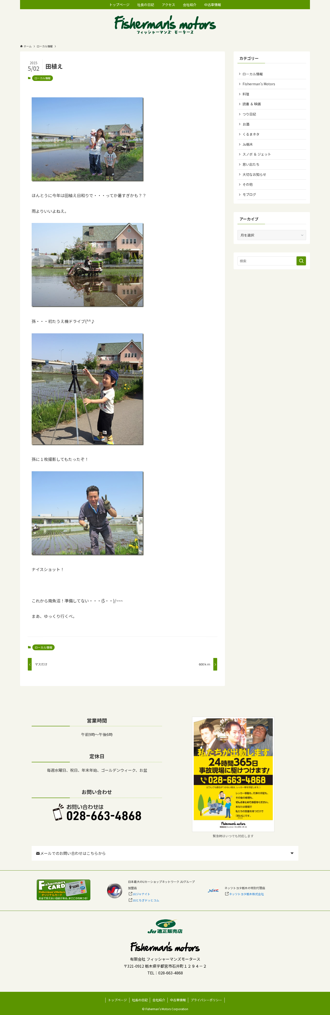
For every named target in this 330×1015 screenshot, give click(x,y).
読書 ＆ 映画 (252, 103)
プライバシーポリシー (206, 1000)
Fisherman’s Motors (259, 83)
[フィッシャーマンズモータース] (165, 25)
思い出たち (251, 164)
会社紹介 (158, 1000)
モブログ (249, 194)
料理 (246, 94)
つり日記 (249, 114)
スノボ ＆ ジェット (257, 154)
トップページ (117, 1000)
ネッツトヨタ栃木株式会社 (246, 894)
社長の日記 (140, 1000)
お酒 (246, 124)
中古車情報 (178, 1000)
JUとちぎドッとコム (146, 900)
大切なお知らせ (254, 174)
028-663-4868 (170, 973)
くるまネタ (251, 134)
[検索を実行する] (301, 260)
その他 (248, 184)
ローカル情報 (42, 78)
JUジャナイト (141, 894)
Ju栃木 (248, 144)
